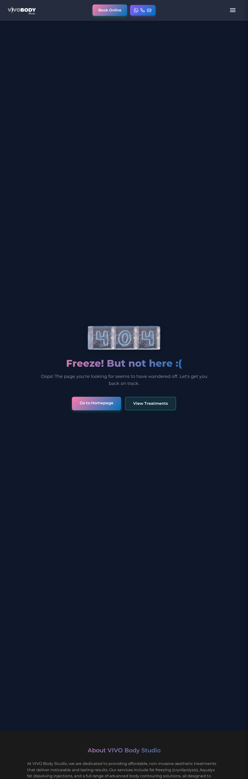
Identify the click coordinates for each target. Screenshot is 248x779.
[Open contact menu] (142, 10)
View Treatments (150, 403)
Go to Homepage (96, 403)
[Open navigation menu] (232, 10)
